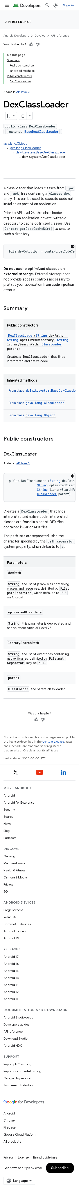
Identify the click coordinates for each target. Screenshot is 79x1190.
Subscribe (60, 1168)
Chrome (9, 1120)
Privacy (8, 884)
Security (9, 810)
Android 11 (11, 999)
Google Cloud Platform (20, 1134)
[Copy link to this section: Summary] (31, 309)
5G (6, 891)
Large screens (13, 910)
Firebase (10, 1127)
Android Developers (16, 35)
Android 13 (11, 985)
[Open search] (47, 5)
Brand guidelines (45, 1157)
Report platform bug (17, 1064)
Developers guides (16, 1024)
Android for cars (15, 931)
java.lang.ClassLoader (25, 148)
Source (8, 817)
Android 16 (11, 964)
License (23, 1157)
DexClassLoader (21, 335)
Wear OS (10, 917)
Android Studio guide (18, 1017)
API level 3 (23, 92)
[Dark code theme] (72, 246)
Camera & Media (15, 877)
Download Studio (15, 1039)
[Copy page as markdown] (23, 116)
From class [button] (36, 403)
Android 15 (11, 971)
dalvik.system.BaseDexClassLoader (41, 152)
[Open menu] (7, 5)
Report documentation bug (22, 1071)
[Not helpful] (37, 44)
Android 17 (11, 957)
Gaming (9, 856)
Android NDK (13, 1046)
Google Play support (17, 1078)
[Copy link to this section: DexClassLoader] (41, 454)
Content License (53, 742)
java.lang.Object (15, 144)
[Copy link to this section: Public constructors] (58, 439)
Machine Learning (16, 863)
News (7, 824)
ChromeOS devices (17, 924)
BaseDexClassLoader (41, 131)
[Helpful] (31, 44)
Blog (7, 831)
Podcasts (10, 838)
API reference (18, 22)
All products (12, 1142)
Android (9, 795)
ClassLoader (51, 344)
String (41, 335)
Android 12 (11, 992)
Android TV (11, 938)
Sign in (68, 5)
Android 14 (11, 978)
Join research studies (18, 1085)
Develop (40, 35)
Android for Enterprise (19, 802)
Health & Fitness (14, 870)
